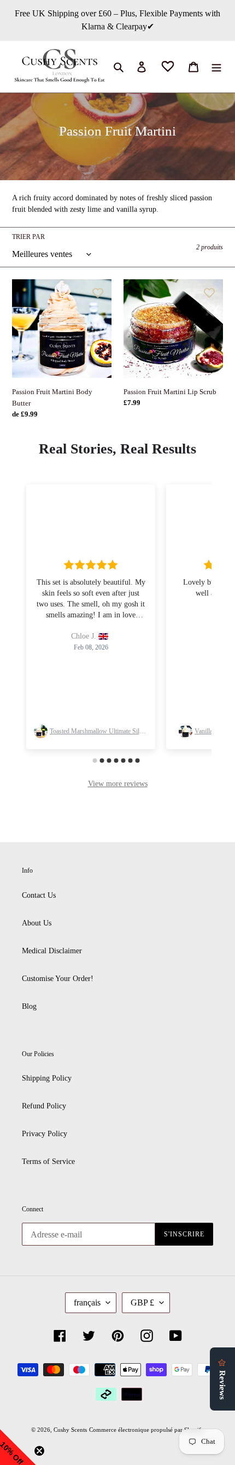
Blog (29, 1006)
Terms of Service (48, 1161)
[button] (18, 1447)
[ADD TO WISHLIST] (98, 293)
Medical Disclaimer (52, 951)
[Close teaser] (39, 1450)
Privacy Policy (44, 1134)
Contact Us (39, 895)
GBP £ (142, 1302)
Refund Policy (44, 1106)
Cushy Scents (70, 1429)
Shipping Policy (47, 1078)
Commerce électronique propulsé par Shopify (146, 1429)
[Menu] (216, 67)
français (87, 1302)
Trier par (28, 237)
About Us (36, 923)
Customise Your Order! (57, 978)
